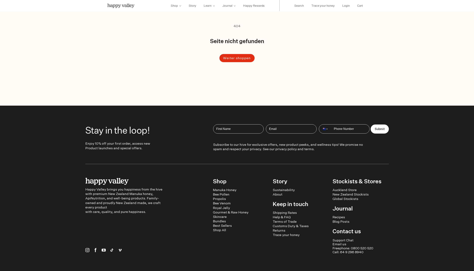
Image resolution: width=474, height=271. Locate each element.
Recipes (339, 217)
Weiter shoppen (237, 58)
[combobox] (325, 128)
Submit (380, 129)
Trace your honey (323, 5)
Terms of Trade (285, 221)
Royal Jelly (221, 208)
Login (346, 5)
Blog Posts (341, 221)
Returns (279, 230)
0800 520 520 (362, 248)
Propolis (219, 199)
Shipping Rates (285, 213)
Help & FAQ (282, 217)
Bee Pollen (221, 194)
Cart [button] (360, 5)
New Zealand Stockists (351, 194)
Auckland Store (345, 190)
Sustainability (284, 190)
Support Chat (343, 240)
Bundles (219, 221)
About (277, 194)
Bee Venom (222, 203)
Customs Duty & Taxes (291, 226)
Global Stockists (345, 199)
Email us (339, 244)
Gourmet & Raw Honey (230, 212)
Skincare (220, 217)
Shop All (219, 230)
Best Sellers (222, 226)
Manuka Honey (224, 190)
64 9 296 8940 (351, 252)
